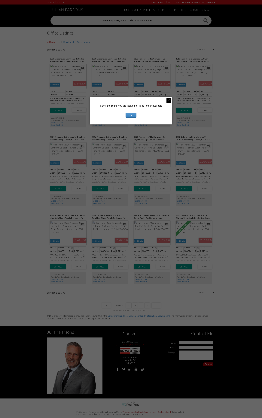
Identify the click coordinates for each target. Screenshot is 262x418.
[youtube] (136, 369)
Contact (206, 10)
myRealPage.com (131, 405)
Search (205, 20)
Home (126, 10)
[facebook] (118, 369)
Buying (161, 10)
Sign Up (60, 2)
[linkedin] (130, 369)
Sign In (50, 2)
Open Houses (83, 42)
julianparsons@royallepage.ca (130, 344)
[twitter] (124, 369)
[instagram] (142, 369)
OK (131, 115)
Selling (173, 10)
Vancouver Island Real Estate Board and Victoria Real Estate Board (139, 315)
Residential (68, 42)
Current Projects (143, 10)
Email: (172, 347)
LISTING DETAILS (58, 110)
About (194, 10)
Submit (208, 364)
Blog (184, 10)
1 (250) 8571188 (57, 123)
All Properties (53, 42)
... (141, 305)
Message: (171, 352)
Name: (172, 343)
